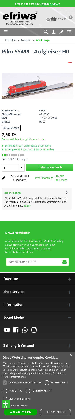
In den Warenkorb (50, 167)
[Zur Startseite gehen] (20, 18)
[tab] (37, 199)
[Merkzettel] (61, 32)
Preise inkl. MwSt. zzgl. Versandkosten (24, 139)
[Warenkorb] (44, 13)
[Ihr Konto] (53, 32)
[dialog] (37, 385)
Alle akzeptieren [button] (20, 412)
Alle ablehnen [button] (56, 412)
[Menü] (5, 32)
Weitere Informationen (14, 376)
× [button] (71, 355)
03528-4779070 (51, 3)
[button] (6, 404)
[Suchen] (46, 32)
